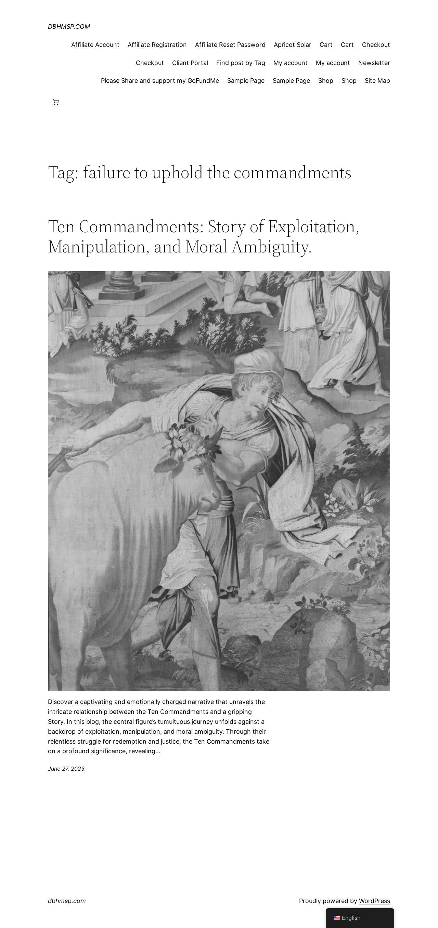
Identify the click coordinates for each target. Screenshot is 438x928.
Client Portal (190, 62)
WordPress (374, 900)
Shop (325, 80)
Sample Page (246, 80)
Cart (326, 44)
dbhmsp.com (69, 26)
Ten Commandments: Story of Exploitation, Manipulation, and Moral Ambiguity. (204, 236)
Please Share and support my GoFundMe (160, 80)
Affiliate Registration (157, 44)
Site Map (377, 80)
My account (290, 62)
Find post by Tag (240, 62)
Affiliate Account (95, 44)
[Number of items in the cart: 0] (55, 101)
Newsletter (374, 62)
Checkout (376, 44)
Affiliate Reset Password (230, 44)
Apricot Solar (292, 44)
